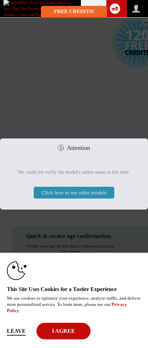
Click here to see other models (74, 192)
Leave (16, 331)
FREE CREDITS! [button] (74, 11)
